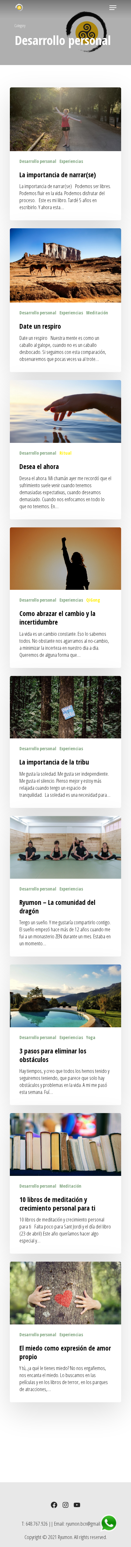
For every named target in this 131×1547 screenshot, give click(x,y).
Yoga (90, 1037)
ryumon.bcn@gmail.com (87, 1523)
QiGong (93, 600)
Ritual (65, 453)
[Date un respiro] (65, 300)
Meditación (97, 313)
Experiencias (71, 161)
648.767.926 (37, 1523)
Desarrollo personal (37, 161)
